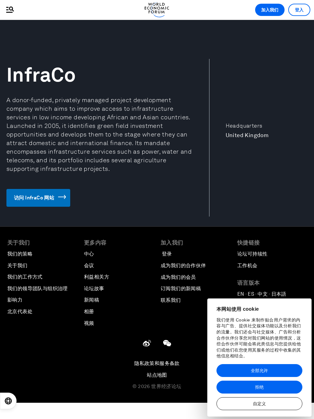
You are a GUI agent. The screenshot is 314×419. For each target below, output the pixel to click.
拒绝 (259, 387)
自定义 (259, 403)
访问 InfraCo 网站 (34, 198)
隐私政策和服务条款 (157, 363)
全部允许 (259, 370)
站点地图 (157, 375)
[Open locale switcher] (8, 401)
